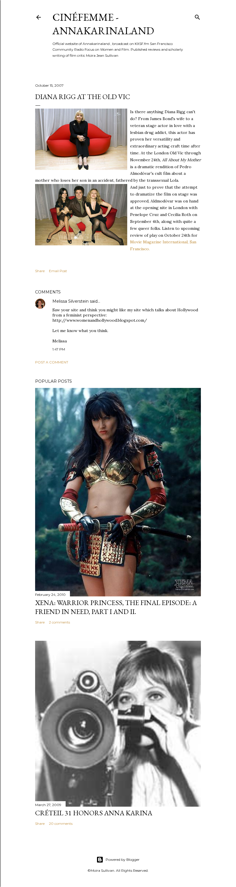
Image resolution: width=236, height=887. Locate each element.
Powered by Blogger (123, 859)
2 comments (59, 622)
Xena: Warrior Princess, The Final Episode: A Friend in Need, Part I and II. (116, 607)
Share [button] (40, 271)
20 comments (61, 823)
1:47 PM (58, 349)
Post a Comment (51, 362)
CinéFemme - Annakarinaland (103, 23)
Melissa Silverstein (70, 301)
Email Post (58, 271)
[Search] (197, 16)
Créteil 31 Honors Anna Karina (93, 812)
